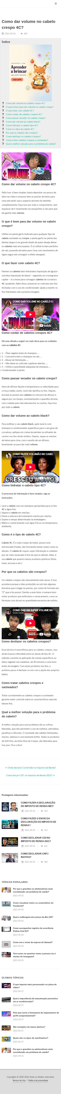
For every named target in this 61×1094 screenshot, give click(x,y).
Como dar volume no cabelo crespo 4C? (25, 103)
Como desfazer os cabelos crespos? (23, 136)
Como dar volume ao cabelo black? (23, 122)
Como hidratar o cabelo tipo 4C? (22, 125)
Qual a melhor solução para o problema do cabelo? (31, 144)
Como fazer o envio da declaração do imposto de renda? (38, 821)
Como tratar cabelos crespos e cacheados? (27, 140)
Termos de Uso (19, 1081)
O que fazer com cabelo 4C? (20, 111)
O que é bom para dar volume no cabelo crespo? (30, 107)
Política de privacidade (38, 1081)
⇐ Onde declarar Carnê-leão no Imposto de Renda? (30, 768)
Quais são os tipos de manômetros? (30, 1038)
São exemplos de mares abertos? (29, 1027)
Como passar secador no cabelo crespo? (26, 118)
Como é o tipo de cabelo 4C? (20, 129)
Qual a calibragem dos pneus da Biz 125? (33, 917)
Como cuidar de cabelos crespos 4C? (24, 114)
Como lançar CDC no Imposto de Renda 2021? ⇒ (30, 775)
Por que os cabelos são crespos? (22, 133)
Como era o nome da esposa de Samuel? (33, 942)
